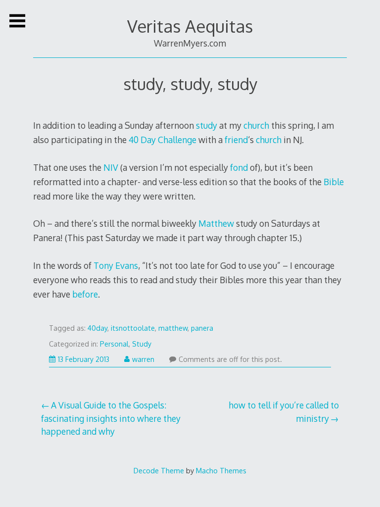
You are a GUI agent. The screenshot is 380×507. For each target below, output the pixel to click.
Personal (114, 344)
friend (236, 139)
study (206, 125)
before (85, 294)
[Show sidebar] (17, 21)
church (256, 125)
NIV (110, 167)
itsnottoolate (133, 328)
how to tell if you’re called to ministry (284, 411)
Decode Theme (159, 470)
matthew (173, 328)
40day (97, 328)
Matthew (216, 223)
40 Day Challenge (162, 139)
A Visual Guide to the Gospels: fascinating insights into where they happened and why (111, 418)
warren (143, 359)
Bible (334, 181)
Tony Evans (116, 265)
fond (239, 167)
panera (202, 328)
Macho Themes (221, 470)
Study (141, 344)
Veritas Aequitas (190, 26)
